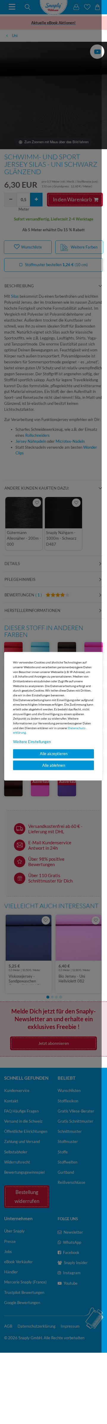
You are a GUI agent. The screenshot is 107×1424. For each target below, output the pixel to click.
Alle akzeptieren (53, 754)
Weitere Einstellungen (32, 742)
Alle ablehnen (53, 765)
